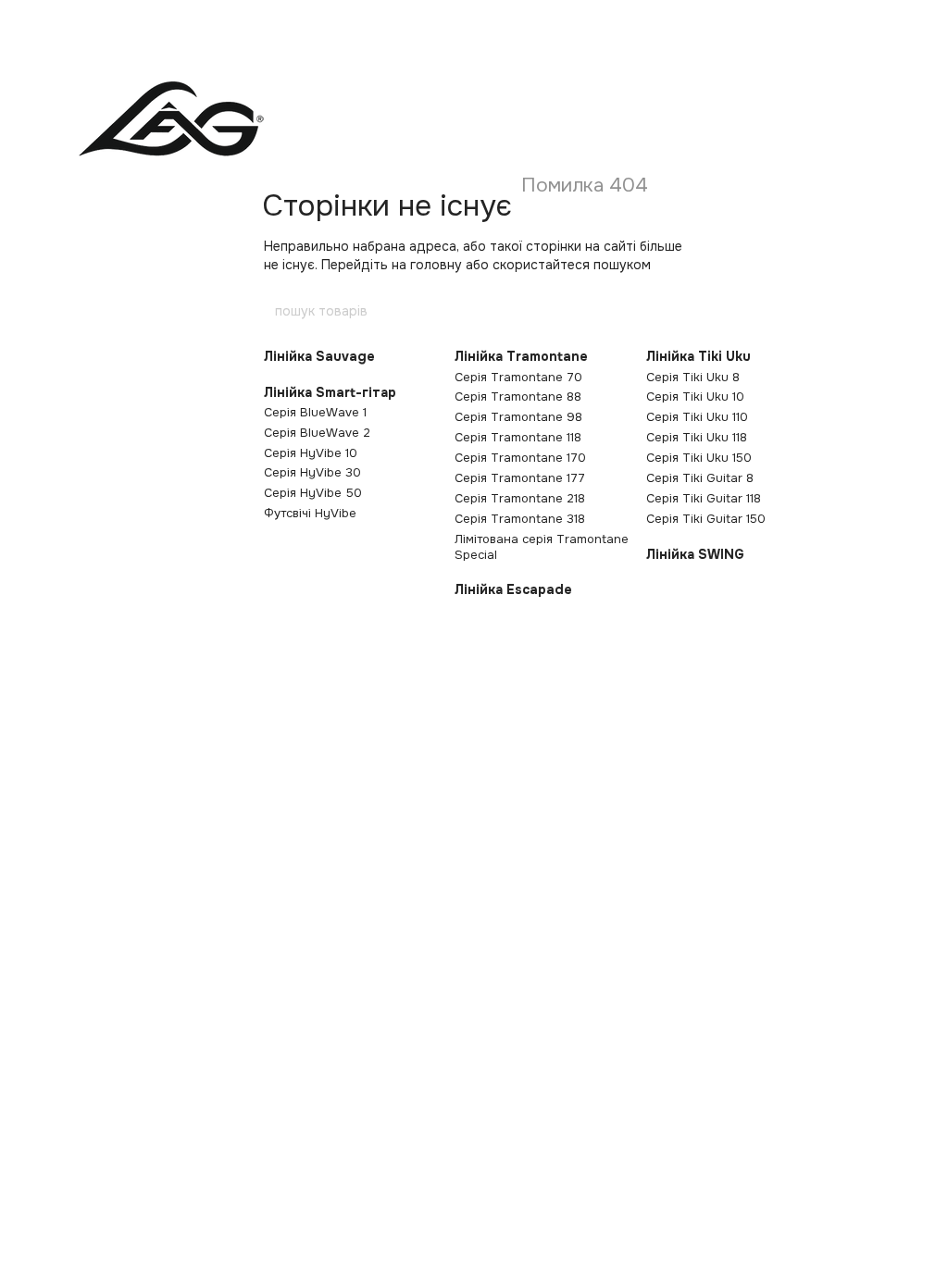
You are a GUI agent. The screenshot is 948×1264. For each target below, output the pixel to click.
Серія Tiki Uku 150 (699, 457)
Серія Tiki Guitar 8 (700, 478)
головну (436, 264)
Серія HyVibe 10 (310, 453)
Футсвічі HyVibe (310, 513)
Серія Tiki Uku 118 (696, 437)
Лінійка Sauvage (319, 356)
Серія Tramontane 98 (518, 417)
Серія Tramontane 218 (520, 498)
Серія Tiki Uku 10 (695, 396)
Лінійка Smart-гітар (330, 392)
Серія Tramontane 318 (520, 519)
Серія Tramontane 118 (518, 437)
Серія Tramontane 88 (518, 396)
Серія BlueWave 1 (315, 412)
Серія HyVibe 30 (312, 472)
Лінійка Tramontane (521, 356)
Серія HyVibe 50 (313, 493)
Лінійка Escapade (513, 589)
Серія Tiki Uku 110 (697, 417)
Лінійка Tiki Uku (698, 356)
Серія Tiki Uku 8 (693, 377)
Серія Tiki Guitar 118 (703, 498)
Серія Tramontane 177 (520, 478)
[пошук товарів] (675, 311)
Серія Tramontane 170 (520, 457)
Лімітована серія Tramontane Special (542, 547)
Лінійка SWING (695, 554)
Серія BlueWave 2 (317, 432)
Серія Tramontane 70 (518, 377)
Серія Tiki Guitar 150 (706, 519)
